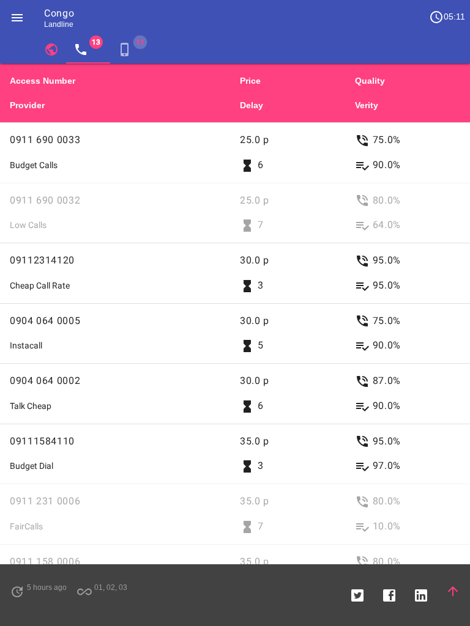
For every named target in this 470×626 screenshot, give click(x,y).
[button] (17, 17)
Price (250, 81)
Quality (370, 81)
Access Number (42, 81)
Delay (251, 105)
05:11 (447, 17)
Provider (27, 105)
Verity (366, 105)
